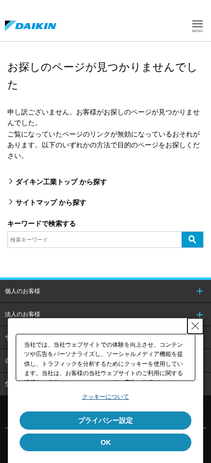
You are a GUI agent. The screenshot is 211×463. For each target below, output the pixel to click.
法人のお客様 (22, 314)
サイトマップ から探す (51, 202)
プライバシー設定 (105, 420)
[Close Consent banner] (195, 326)
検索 (192, 239)
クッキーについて (105, 396)
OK (106, 442)
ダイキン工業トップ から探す (61, 182)
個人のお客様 (22, 291)
